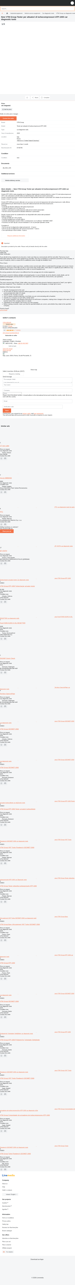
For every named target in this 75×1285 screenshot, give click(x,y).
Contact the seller (8, 118)
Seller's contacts (7, 1190)
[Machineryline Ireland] (12, 3)
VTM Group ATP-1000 (7, 963)
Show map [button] (34, 369)
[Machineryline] (7, 13)
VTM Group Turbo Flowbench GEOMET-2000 (15, 1154)
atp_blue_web (6, 168)
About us (5, 1183)
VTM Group (20, 122)
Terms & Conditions (8, 1218)
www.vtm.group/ (7, 349)
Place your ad (7, 531)
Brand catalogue (7, 1230)
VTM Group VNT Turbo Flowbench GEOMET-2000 (17, 847)
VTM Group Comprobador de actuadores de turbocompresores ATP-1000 (25, 1115)
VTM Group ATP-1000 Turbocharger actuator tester (17, 586)
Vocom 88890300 (6, 478)
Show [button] (16, 343)
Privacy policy (6, 1221)
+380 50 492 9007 (23, 343)
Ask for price (7, 109)
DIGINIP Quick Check (7, 658)
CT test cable (4, 446)
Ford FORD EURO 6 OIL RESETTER (12, 623)
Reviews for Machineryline (10, 1227)
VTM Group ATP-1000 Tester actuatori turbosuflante (17, 809)
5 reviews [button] (18, 330)
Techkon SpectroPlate (7, 694)
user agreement (38, 413)
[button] (72, 3)
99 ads (10, 326)
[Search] (72, 8)
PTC (1, 512)
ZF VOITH (3, 551)
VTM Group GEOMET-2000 (9, 729)
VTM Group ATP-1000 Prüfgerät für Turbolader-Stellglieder (20, 1040)
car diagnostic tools (22, 129)
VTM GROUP (7, 322)
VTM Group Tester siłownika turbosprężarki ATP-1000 (18, 886)
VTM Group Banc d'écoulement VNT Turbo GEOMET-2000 (20, 924)
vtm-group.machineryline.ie (11, 333)
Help (3, 1187)
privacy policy (27, 413)
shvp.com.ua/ (7, 350)
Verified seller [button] (9, 324)
